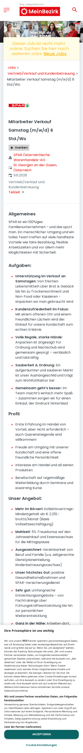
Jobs (12, 67)
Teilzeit (14, 192)
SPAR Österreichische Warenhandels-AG (32, 157)
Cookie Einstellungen (41, 745)
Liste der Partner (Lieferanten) (22, 726)
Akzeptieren (41, 734)
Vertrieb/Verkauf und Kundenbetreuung (41, 73)
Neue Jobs (55, 54)
